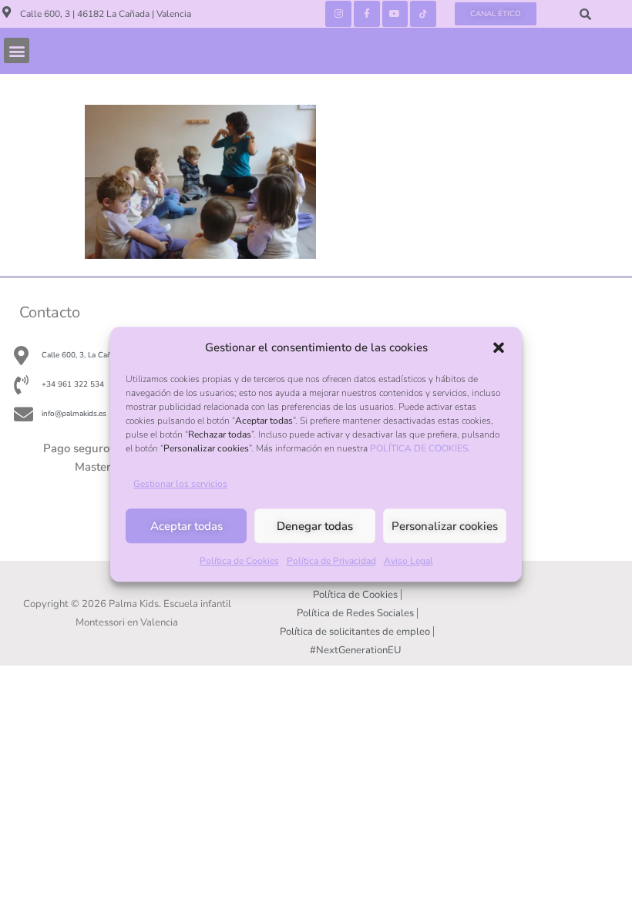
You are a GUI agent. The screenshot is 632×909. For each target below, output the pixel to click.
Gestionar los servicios (180, 484)
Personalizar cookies (445, 526)
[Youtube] (395, 14)
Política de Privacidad (331, 561)
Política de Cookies (239, 561)
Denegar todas (315, 526)
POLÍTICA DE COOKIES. (420, 448)
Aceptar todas (186, 526)
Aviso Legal (408, 561)
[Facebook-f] (367, 14)
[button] (498, 347)
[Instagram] (338, 14)
